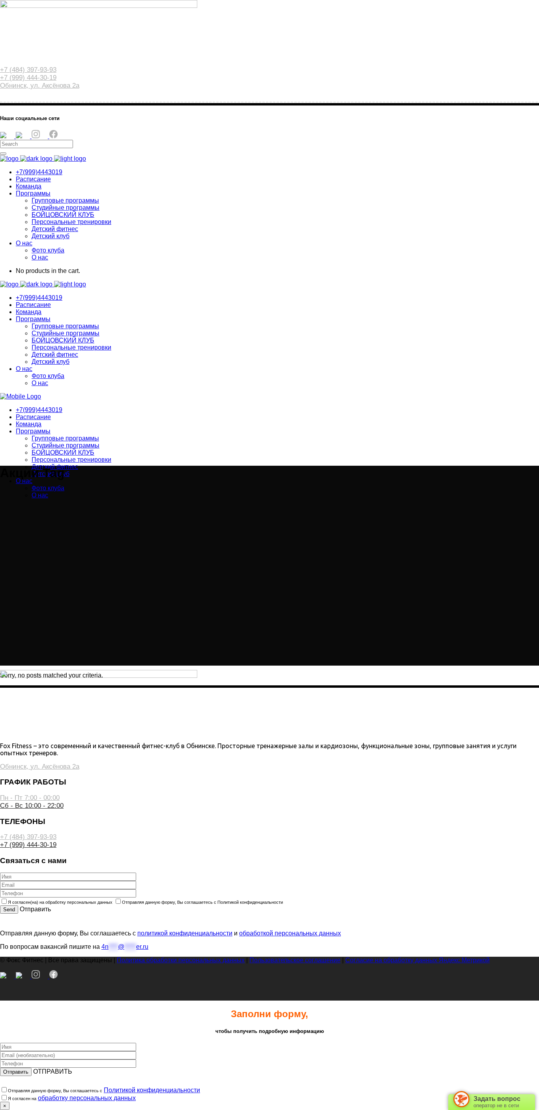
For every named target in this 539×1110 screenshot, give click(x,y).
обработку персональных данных (87, 1098)
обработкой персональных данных (290, 933)
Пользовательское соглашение (295, 960)
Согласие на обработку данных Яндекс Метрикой (417, 960)
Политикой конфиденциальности (152, 1090)
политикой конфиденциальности (184, 933)
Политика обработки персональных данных (181, 960)
